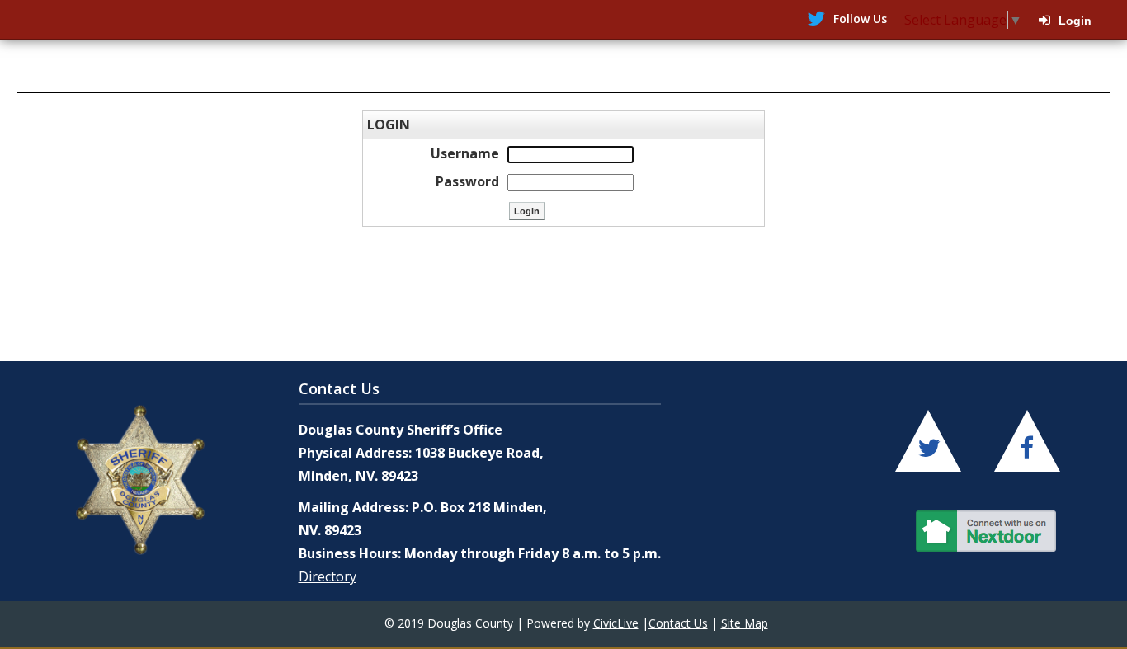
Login (1075, 20)
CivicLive (616, 623)
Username (465, 153)
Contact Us (678, 623)
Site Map (744, 623)
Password (467, 181)
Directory (327, 576)
